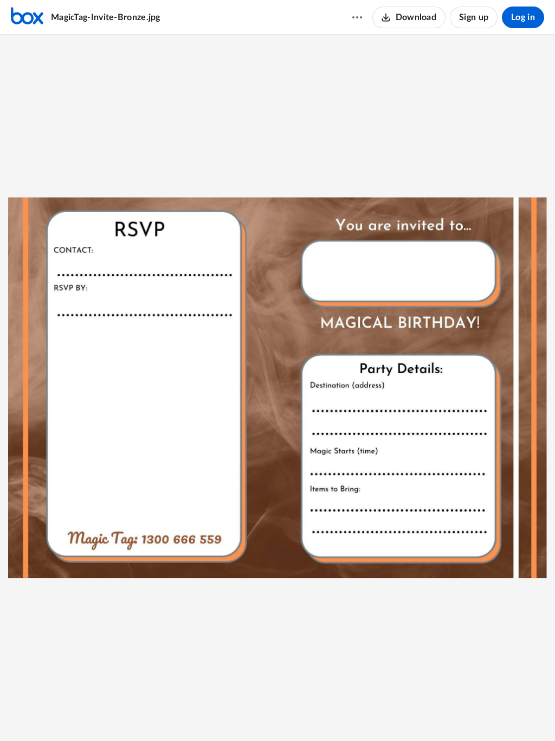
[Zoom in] (275, 714)
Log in (523, 17)
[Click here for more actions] (357, 17)
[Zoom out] (239, 714)
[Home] (27, 17)
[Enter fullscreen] (317, 714)
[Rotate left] (297, 714)
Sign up (473, 17)
